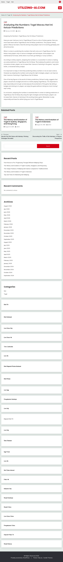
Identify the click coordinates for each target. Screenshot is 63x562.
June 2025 (7, 248)
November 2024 (9, 269)
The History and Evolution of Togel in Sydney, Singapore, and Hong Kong (15, 122)
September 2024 (9, 275)
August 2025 (8, 242)
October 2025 (8, 236)
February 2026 (8, 224)
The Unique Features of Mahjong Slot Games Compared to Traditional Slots (26, 168)
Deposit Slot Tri (8, 419)
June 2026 (7, 212)
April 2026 (7, 218)
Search (48, 146)
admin (19, 31)
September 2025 (9, 239)
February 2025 (8, 260)
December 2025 (9, 230)
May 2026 (7, 215)
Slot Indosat (8, 317)
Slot (12, 2)
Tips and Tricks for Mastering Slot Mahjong (16, 174)
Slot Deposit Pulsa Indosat (12, 366)
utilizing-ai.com (31, 8)
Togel (8, 2)
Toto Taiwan (8, 441)
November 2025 (9, 233)
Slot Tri (6, 304)
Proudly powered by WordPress (20, 558)
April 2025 (7, 254)
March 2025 (7, 257)
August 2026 (8, 206)
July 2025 (7, 245)
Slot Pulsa (7, 379)
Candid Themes (47, 558)
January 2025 (8, 263)
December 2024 (9, 266)
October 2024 (8, 272)
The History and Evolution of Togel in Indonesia (47, 121)
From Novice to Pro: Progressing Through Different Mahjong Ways (23, 162)
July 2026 (7, 209)
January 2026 (8, 227)
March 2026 (7, 221)
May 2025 (7, 251)
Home (3, 2)
